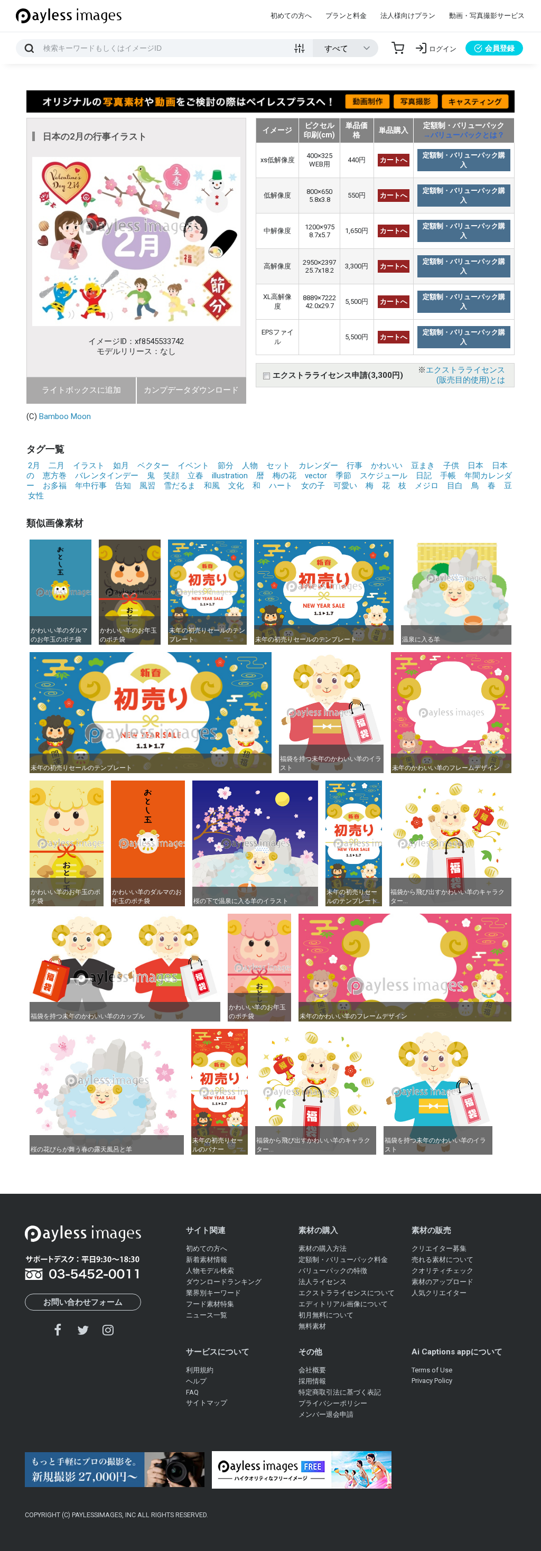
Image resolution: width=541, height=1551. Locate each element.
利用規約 (199, 1370)
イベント (193, 465)
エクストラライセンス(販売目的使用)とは (465, 375)
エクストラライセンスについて (347, 1293)
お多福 (55, 485)
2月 (34, 465)
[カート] (397, 48)
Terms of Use (432, 1370)
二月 (56, 465)
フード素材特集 (210, 1304)
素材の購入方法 (323, 1248)
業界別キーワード (213, 1293)
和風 (212, 485)
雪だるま (179, 485)
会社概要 (312, 1370)
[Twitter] (83, 1329)
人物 (250, 465)
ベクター (153, 465)
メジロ (427, 485)
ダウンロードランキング (224, 1282)
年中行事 (91, 485)
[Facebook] (58, 1329)
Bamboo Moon (65, 416)
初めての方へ (291, 16)
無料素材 (312, 1326)
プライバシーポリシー (333, 1403)
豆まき (423, 465)
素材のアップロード (442, 1282)
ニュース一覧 (206, 1315)
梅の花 (284, 475)
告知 (123, 485)
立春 (195, 475)
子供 (451, 465)
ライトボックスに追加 (81, 390)
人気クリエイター (439, 1293)
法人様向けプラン (407, 16)
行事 (354, 465)
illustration (230, 475)
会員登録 (500, 48)
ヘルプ (196, 1381)
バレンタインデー (106, 475)
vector (316, 475)
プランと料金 (346, 16)
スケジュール (383, 475)
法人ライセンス (323, 1282)
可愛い (345, 485)
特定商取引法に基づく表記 (340, 1392)
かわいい (387, 465)
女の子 (313, 485)
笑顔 (171, 475)
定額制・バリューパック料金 (343, 1260)
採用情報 (312, 1381)
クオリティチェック (442, 1271)
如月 (121, 465)
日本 (475, 465)
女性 (36, 495)
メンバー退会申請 (326, 1414)
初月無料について (326, 1315)
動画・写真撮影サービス (487, 16)
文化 (236, 485)
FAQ (192, 1392)
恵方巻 (55, 475)
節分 (226, 465)
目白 (455, 485)
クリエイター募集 (439, 1248)
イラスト (89, 465)
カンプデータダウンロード (191, 390)
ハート (281, 485)
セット (278, 465)
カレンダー (318, 465)
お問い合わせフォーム (83, 1302)
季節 (343, 475)
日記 (424, 475)
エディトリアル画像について (343, 1304)
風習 (147, 485)
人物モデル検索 (210, 1271)
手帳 (448, 475)
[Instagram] (107, 1329)
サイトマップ (206, 1403)
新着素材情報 (206, 1260)
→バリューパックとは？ (464, 135)
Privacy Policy (432, 1381)
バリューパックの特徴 (333, 1271)
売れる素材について (442, 1260)
